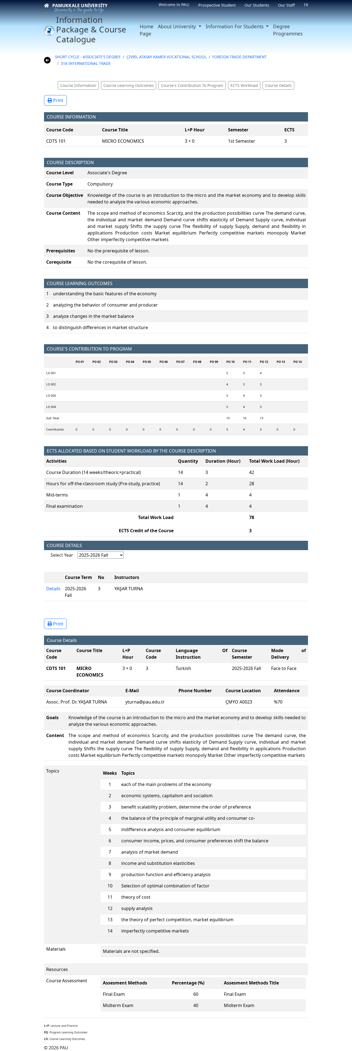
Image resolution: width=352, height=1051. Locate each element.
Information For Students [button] (235, 26)
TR (306, 4)
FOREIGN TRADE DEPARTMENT (239, 56)
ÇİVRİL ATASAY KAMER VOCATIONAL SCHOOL (167, 56)
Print (57, 100)
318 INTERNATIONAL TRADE (86, 63)
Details (53, 589)
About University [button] (177, 26)
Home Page (146, 30)
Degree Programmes (287, 30)
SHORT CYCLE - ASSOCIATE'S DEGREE (88, 56)
